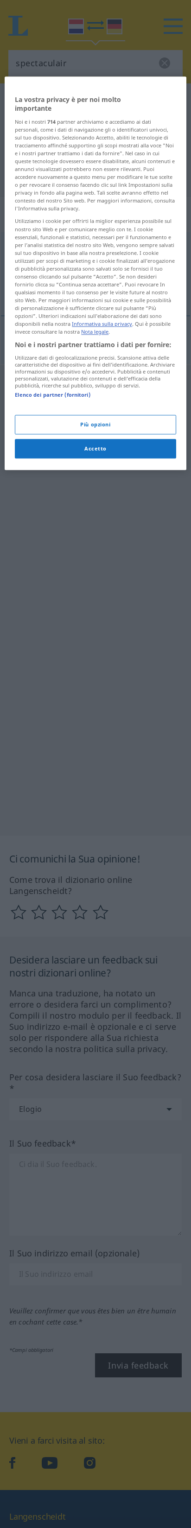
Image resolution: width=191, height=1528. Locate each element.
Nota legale (94, 332)
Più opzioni (95, 424)
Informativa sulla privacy (102, 324)
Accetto (95, 448)
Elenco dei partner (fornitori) (52, 394)
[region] (95, 273)
